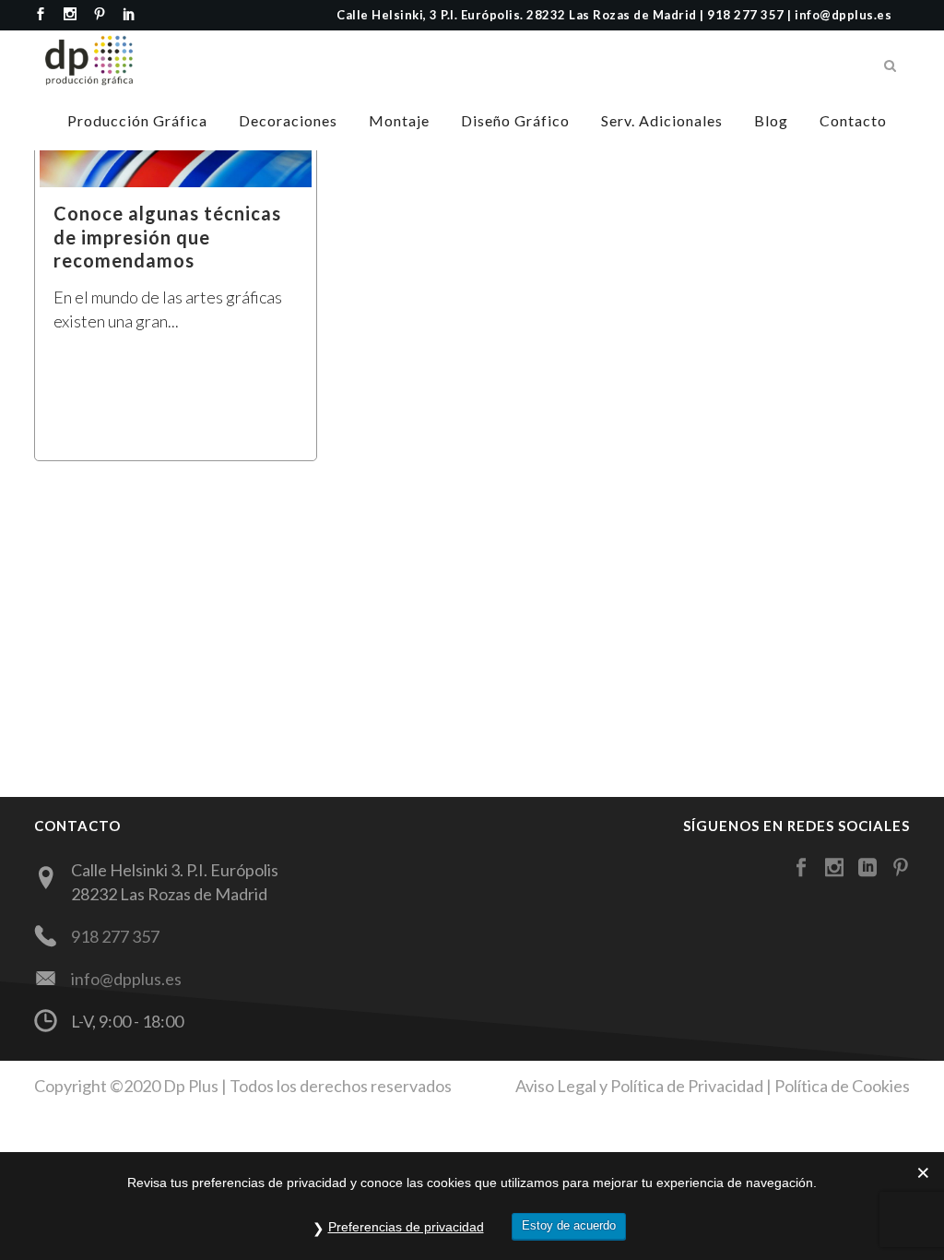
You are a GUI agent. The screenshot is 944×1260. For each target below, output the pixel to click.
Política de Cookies (842, 1086)
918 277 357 (115, 936)
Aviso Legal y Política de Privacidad (639, 1086)
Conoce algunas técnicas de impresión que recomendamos (167, 236)
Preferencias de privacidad (406, 1226)
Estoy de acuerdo (569, 1225)
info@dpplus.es (126, 979)
